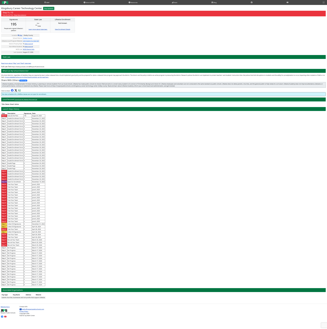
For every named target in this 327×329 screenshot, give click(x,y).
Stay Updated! (48, 8)
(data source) (28, 44)
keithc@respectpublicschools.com (33, 309)
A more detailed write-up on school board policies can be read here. (27, 77)
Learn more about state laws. (38, 29)
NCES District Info (28, 49)
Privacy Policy (24, 311)
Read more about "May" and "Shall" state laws (16, 63)
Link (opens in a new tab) (31, 41)
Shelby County (27, 38)
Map (20, 35)
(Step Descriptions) (20, 15)
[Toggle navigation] (323, 2)
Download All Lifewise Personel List (25, 99)
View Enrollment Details (62, 29)
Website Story (5, 307)
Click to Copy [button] (23, 80)
